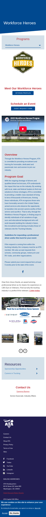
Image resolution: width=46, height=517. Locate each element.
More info (37, 508)
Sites (5, 452)
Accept (4, 513)
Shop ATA (6, 441)
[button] (21, 351)
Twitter (9, 462)
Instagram (10, 473)
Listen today (34, 291)
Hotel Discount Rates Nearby (13, 493)
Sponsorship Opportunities (15, 369)
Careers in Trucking (12, 373)
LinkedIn (10, 470)
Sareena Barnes (23, 391)
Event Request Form (23, 108)
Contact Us (7, 437)
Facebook (10, 459)
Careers (6, 434)
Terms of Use (8, 448)
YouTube (10, 466)
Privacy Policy (8, 444)
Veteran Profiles (23, 93)
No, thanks (14, 513)
